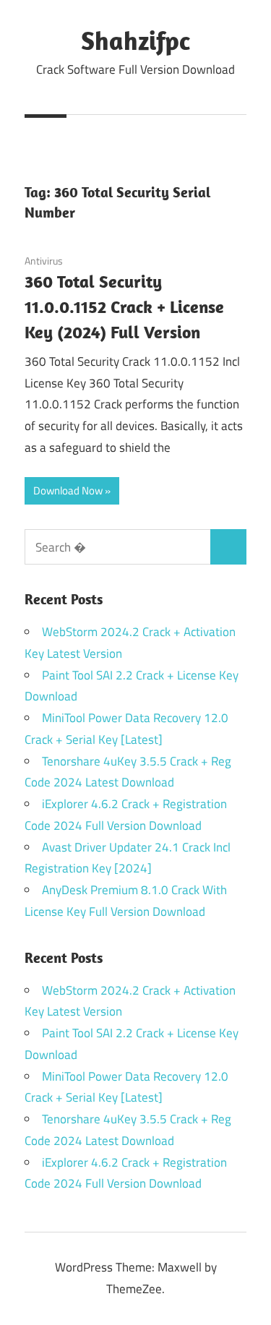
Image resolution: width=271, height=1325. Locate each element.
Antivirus (44, 260)
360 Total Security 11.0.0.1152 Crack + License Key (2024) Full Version (124, 306)
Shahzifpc (135, 40)
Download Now (68, 490)
